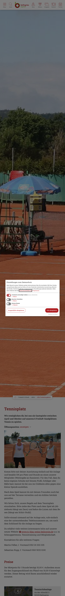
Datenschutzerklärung (25, 290)
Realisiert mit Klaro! (53, 314)
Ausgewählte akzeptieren (16, 310)
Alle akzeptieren (52, 310)
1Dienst (14, 296)
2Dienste (15, 305)
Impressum (36, 290)
